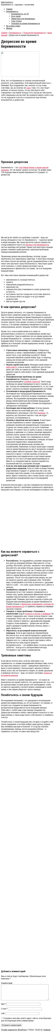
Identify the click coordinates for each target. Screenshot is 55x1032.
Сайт (3, 1013)
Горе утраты (16, 21)
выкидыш (41, 413)
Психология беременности (34, 33)
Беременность (12, 11)
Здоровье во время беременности (25, 23)
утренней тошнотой (32, 381)
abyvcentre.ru (7, 2)
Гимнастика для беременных (23, 19)
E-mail (4, 1009)
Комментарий (6, 983)
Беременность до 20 (20, 14)
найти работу (11, 367)
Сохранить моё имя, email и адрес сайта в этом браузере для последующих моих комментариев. (26, 1019)
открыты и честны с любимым (38, 614)
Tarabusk (46, 1030)
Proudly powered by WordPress (14, 1030)
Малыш (9, 28)
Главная (9, 9)
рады (29, 88)
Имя (3, 1004)
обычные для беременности (37, 245)
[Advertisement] (27, 130)
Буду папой (15, 16)
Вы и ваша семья (13, 26)
